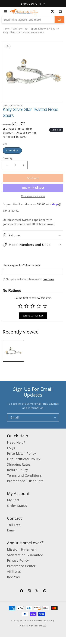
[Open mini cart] (60, 11)
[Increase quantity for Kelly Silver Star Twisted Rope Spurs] (23, 165)
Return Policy (17, 470)
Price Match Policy (21, 453)
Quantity (7, 158)
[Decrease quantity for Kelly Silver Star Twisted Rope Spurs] (7, 165)
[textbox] (33, 272)
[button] (33, 235)
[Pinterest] (45, 591)
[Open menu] (6, 11)
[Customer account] (52, 11)
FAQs (11, 448)
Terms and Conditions (24, 475)
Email (11, 530)
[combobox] (33, 19)
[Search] (59, 19)
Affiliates (14, 571)
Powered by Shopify (44, 620)
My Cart (13, 500)
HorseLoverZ (26, 620)
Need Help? (16, 442)
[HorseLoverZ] (24, 11)
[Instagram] (29, 591)
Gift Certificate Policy (23, 459)
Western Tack (20, 28)
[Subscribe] (55, 417)
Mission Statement (21, 549)
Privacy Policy (18, 560)
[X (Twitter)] (37, 591)
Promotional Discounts (25, 481)
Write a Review (33, 315)
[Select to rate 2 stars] (26, 306)
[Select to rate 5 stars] (45, 306)
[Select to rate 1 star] (20, 306)
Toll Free (14, 525)
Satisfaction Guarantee (25, 555)
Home (6, 28)
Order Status (17, 506)
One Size (12, 150)
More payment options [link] (33, 196)
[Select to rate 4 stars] (39, 306)
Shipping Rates (18, 464)
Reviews (13, 577)
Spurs (54, 28)
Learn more (48, 279)
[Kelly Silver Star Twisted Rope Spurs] (13, 351)
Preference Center (21, 566)
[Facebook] (21, 591)
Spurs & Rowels (39, 28)
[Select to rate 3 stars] (32, 306)
